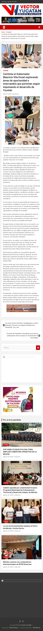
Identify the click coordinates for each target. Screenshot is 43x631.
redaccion (16, 94)
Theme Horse (13, 628)
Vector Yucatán (26, 625)
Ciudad (5, 70)
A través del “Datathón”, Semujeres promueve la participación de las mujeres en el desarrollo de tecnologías (22, 336)
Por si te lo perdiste (12, 420)
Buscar (38, 347)
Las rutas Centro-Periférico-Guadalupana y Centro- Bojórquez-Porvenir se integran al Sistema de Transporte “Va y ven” (22, 325)
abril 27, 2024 (7, 94)
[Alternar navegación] (4, 27)
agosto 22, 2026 (8, 457)
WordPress (36, 628)
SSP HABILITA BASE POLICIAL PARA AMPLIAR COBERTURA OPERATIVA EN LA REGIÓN (20, 451)
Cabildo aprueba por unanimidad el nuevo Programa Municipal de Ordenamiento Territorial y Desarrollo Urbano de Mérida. (20, 490)
